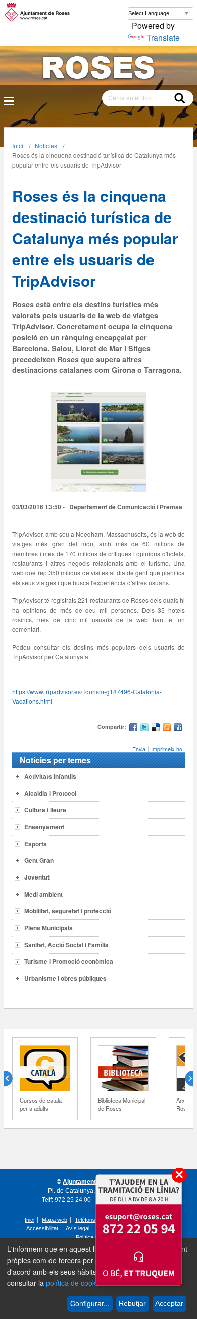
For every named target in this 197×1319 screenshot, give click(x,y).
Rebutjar (132, 1303)
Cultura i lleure (45, 809)
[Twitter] (144, 728)
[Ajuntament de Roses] (98, 69)
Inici (17, 145)
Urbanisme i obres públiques (65, 978)
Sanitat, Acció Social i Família (66, 944)
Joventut (37, 877)
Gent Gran (39, 860)
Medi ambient (43, 894)
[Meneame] (167, 728)
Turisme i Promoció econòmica (68, 961)
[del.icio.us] (156, 728)
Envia (138, 749)
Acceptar (169, 1303)
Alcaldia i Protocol (50, 793)
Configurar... (90, 1303)
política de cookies (75, 1283)
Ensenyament (44, 826)
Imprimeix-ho (166, 749)
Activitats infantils (50, 776)
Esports (35, 843)
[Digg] (178, 728)
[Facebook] (133, 728)
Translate (163, 37)
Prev (12, 1079)
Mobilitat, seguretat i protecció (67, 910)
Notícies (46, 145)
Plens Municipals (48, 927)
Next (185, 1079)
